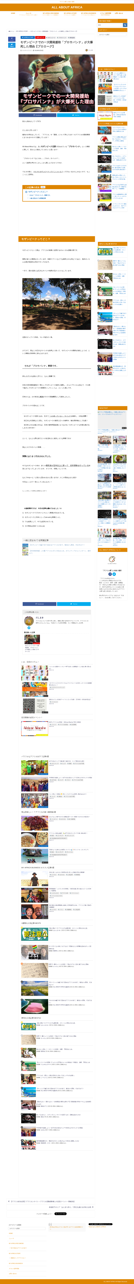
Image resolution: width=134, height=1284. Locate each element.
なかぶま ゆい (57, 930)
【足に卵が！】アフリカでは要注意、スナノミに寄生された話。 (68, 928)
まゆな (43, 1130)
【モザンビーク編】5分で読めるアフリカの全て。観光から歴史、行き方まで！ (57, 545)
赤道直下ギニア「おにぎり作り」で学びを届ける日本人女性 (70, 1207)
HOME (13, 13)
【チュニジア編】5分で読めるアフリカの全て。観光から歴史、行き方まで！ (60, 1088)
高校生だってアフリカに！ (18, 1258)
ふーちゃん (44, 1077)
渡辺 (42, 1116)
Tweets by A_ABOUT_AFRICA (97, 1226)
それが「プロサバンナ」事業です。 (40, 195)
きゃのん (55, 966)
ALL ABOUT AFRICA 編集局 (61, 987)
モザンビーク (40, 37)
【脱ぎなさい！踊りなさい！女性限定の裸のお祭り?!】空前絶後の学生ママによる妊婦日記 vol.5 (119, 330)
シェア (11, 40)
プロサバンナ (62, 37)
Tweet (12, 46)
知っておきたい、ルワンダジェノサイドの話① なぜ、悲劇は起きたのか (58, 1114)
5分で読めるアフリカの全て (19, 1248)
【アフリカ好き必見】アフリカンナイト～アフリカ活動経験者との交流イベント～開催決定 (42, 1201)
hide (43, 187)
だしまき (90, 50)
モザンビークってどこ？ (37, 192)
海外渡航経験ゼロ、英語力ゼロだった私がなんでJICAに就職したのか (57, 1141)
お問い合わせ (119, 13)
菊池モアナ (44, 1106)
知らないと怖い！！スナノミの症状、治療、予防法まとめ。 (54, 1049)
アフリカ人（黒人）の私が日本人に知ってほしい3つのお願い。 (56, 1075)
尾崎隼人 (55, 950)
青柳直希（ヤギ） (46, 1143)
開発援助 (72, 37)
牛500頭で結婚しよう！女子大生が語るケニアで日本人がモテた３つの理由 (59, 1128)
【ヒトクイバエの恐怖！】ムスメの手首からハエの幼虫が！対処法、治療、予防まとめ (63, 1062)
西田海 (43, 1051)
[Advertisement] (54, 23)
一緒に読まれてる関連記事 (37, 198)
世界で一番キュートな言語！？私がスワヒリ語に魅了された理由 (68, 964)
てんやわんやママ (46, 1064)
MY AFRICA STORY (28, 37)
